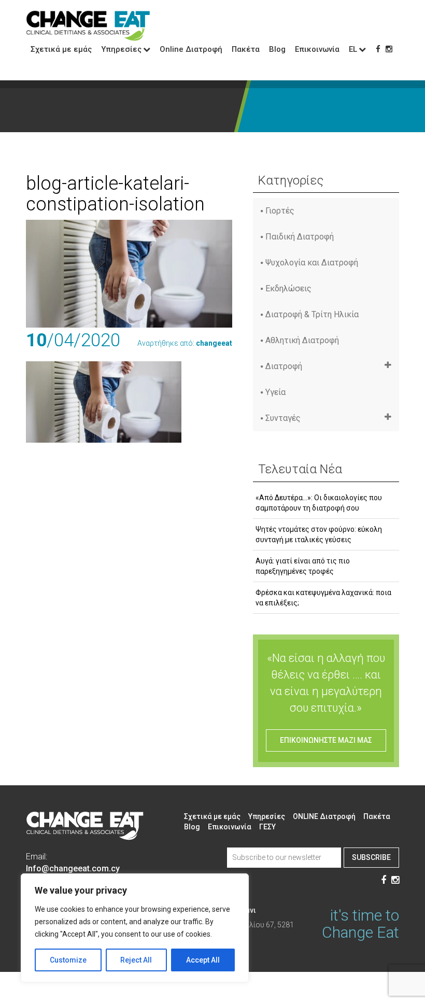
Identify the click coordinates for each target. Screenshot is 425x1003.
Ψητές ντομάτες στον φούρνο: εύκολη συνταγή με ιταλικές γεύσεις (319, 534)
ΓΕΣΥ (267, 827)
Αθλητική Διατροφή (302, 340)
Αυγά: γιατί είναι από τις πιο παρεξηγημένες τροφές (303, 566)
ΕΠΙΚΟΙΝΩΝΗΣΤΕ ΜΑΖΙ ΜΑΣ (326, 740)
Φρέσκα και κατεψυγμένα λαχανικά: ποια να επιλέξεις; (323, 597)
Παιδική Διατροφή (299, 237)
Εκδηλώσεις (288, 288)
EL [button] (353, 49)
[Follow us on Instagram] (389, 49)
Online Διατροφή (191, 49)
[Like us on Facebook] (378, 49)
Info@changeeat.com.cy (73, 868)
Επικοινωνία (317, 49)
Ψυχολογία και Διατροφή (311, 262)
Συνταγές (283, 418)
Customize (68, 960)
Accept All (203, 960)
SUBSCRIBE (371, 857)
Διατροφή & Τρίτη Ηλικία (312, 314)
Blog (277, 49)
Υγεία (275, 392)
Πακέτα (246, 49)
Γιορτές (279, 211)
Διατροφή (283, 366)
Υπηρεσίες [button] (121, 49)
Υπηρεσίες (266, 816)
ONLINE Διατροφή (324, 816)
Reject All (136, 960)
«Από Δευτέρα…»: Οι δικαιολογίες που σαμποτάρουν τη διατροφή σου (319, 502)
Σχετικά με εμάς (61, 49)
